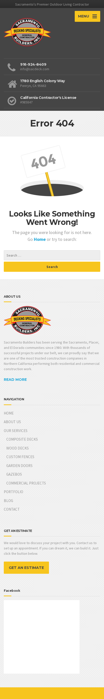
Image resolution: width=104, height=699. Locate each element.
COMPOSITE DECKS (22, 439)
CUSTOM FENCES (20, 456)
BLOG (8, 500)
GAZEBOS (14, 474)
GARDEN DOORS (19, 465)
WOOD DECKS (17, 448)
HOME (9, 413)
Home (40, 239)
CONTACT (12, 509)
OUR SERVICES (16, 430)
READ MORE (15, 379)
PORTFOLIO (13, 491)
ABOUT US (12, 421)
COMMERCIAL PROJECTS (26, 483)
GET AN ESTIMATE (26, 567)
